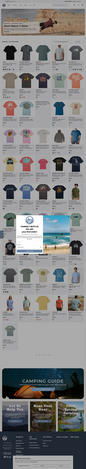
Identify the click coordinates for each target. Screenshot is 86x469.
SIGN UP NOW (29, 251)
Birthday (19, 244)
